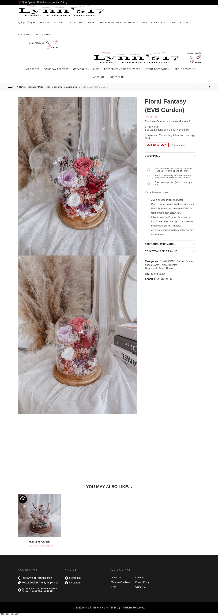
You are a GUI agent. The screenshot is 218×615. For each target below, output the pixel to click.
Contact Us (42, 34)
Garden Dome (72, 87)
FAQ (113, 587)
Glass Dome (58, 87)
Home (22, 87)
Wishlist (56, 41)
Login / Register (36, 43)
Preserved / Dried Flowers (119, 21)
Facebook (75, 577)
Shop (91, 22)
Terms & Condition (120, 582)
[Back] (10, 87)
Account (23, 34)
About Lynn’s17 (179, 22)
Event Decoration (153, 22)
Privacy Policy (142, 582)
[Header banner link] (109, 2)
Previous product (200, 87)
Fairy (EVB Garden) (39, 541)
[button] (9, 614)
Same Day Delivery (52, 22)
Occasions (76, 22)
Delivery (139, 577)
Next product (208, 87)
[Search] (48, 42)
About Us (116, 577)
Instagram (74, 582)
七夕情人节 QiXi (26, 22)
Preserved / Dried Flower (38, 87)
